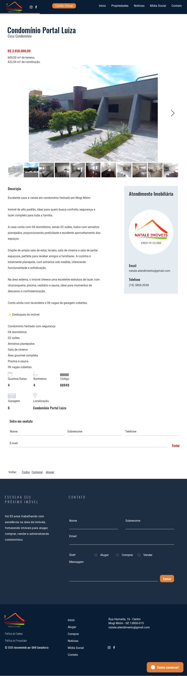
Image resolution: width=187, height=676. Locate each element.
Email (73, 536)
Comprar (37, 472)
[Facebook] (36, 7)
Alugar (50, 472)
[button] (120, 6)
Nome (73, 520)
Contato (73, 654)
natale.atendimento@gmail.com (149, 271)
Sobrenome (132, 520)
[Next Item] (173, 113)
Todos (26, 472)
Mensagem (76, 562)
